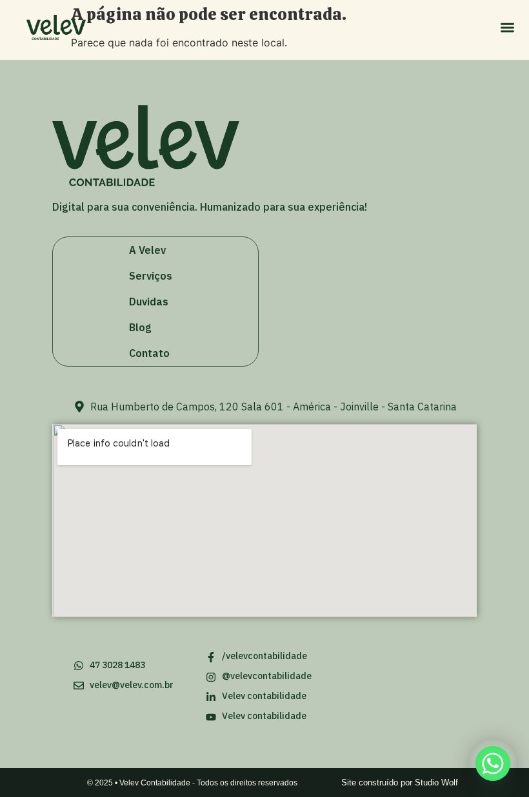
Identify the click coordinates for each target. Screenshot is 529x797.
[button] (507, 27)
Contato (149, 353)
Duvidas (148, 301)
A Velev (147, 250)
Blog (140, 327)
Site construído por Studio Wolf (399, 782)
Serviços (150, 275)
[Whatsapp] (492, 763)
